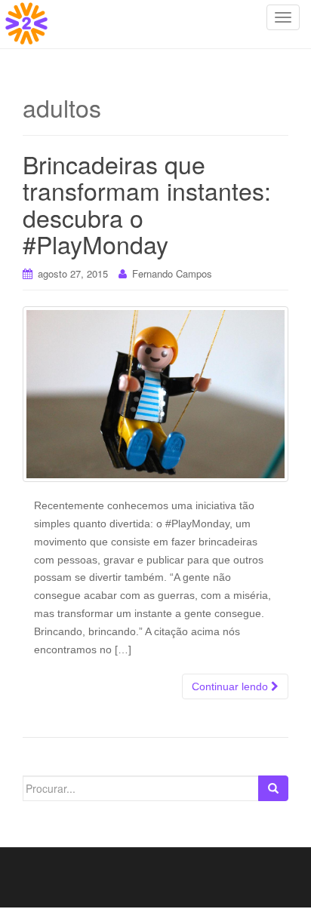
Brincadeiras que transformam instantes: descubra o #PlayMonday (147, 203)
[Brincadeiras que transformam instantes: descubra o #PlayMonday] (155, 394)
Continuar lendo (231, 686)
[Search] (273, 788)
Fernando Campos (172, 273)
